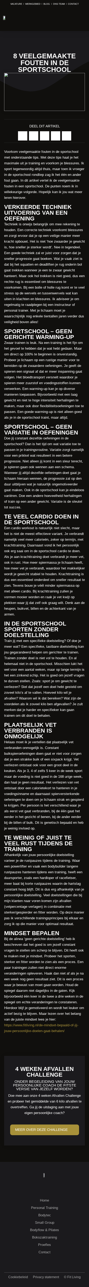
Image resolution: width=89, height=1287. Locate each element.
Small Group (44, 1223)
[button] (81, 18)
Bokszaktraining (44, 1237)
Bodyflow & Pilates (44, 1230)
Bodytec (44, 1215)
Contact (44, 1252)
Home (44, 1200)
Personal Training (44, 1208)
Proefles (44, 1245)
